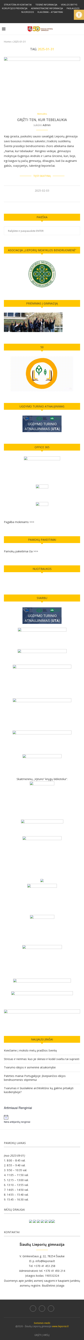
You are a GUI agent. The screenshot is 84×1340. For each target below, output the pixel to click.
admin (47, 125)
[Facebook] (37, 17)
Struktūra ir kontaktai (18, 4)
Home (7, 41)
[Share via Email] (51, 197)
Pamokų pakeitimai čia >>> (21, 551)
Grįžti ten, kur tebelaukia (42, 119)
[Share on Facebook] (38, 197)
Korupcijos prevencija (14, 8)
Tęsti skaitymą (42, 176)
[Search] (80, 29)
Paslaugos (73, 8)
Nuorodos (27, 11)
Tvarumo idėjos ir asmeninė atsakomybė (30, 1067)
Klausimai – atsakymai (50, 11)
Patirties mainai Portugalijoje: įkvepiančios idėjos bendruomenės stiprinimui (35, 1078)
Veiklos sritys (69, 4)
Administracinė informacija (47, 8)
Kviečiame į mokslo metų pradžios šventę (30, 1050)
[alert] (42, 1119)
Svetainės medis (42, 1323)
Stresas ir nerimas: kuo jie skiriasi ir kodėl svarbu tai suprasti (41, 1059)
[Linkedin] (42, 17)
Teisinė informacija (46, 4)
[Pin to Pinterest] (47, 197)
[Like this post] (33, 197)
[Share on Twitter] (42, 197)
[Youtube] (47, 17)
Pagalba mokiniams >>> (19, 522)
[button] (79, 15)
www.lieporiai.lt (60, 1326)
